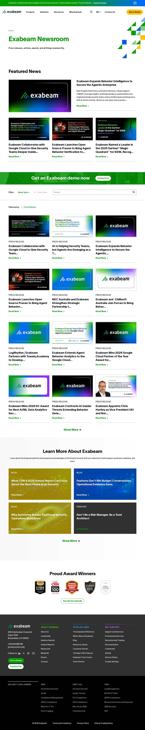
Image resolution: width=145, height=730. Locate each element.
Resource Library (80, 645)
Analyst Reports (47, 645)
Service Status (111, 657)
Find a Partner (79, 662)
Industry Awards (48, 640)
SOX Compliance (80, 702)
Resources (59, 12)
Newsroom (45, 649)
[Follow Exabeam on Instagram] (29, 653)
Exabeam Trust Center (82, 657)
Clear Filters (42, 192)
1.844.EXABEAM (15, 644)
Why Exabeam (75, 12)
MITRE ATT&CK (111, 693)
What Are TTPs (47, 707)
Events (44, 657)
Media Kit (45, 653)
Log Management (111, 689)
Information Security (49, 689)
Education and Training (114, 640)
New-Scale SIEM (80, 707)
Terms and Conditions (61, 723)
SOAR (43, 693)
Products (30, 12)
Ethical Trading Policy (104, 723)
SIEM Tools (77, 684)
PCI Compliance (80, 698)
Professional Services (114, 636)
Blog (75, 640)
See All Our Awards (72, 601)
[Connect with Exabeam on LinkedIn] (20, 653)
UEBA (106, 684)
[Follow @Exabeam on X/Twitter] (24, 653)
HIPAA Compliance (49, 702)
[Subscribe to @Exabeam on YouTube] (34, 653)
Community (110, 649)
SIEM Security (110, 707)
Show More (71, 430)
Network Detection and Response (118, 702)
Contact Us (110, 12)
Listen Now (82, 529)
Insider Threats (79, 693)
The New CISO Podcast (83, 653)
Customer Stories (80, 649)
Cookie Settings (112, 662)
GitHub (108, 653)
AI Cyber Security (80, 689)
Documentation (111, 645)
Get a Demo (135, 12)
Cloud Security (79, 711)
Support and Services (114, 632)
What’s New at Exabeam (83, 636)
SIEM (43, 684)
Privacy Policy (83, 723)
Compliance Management (52, 698)
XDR (106, 711)
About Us (45, 632)
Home (11, 31)
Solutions (44, 12)
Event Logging (47, 711)
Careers (44, 662)
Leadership (46, 636)
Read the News (100, 3)
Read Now (82, 106)
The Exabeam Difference (83, 632)
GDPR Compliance (112, 698)
